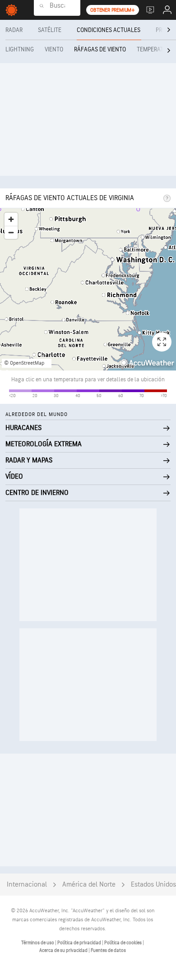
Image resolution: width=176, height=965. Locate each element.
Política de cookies (123, 943)
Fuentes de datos (108, 950)
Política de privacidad (79, 943)
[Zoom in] (11, 219)
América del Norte (89, 884)
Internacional (27, 884)
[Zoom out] (11, 232)
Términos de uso (38, 943)
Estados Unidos (153, 884)
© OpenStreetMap (24, 363)
